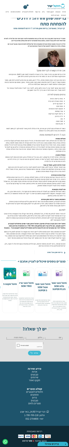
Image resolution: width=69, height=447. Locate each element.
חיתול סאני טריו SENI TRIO (26, 284)
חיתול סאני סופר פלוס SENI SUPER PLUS (59, 286)
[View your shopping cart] (25, 7)
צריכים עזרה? (52, 444)
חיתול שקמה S (10, 284)
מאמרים (52, 28)
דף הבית (61, 28)
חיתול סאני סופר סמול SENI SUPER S (42, 287)
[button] (53, 444)
